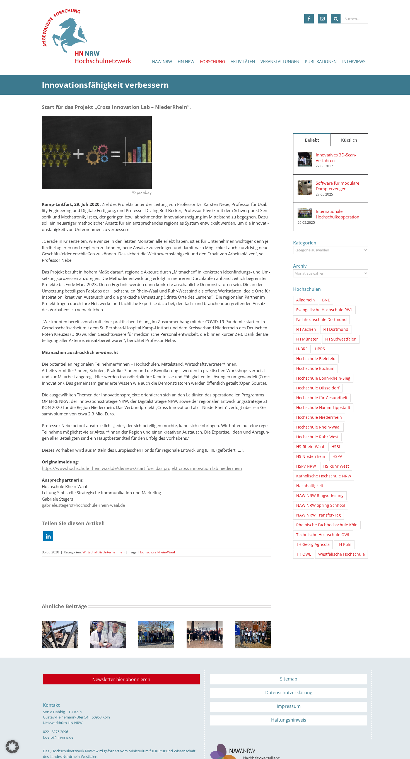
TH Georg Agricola (313, 544)
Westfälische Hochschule (341, 554)
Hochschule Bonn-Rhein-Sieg (323, 378)
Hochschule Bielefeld (316, 358)
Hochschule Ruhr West (317, 436)
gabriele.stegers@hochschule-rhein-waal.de (83, 505)
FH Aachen (306, 329)
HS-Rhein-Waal (310, 446)
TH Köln (344, 544)
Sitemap (288, 679)
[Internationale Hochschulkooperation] (305, 211)
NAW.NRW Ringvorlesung (320, 495)
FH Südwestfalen (340, 339)
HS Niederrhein (310, 456)
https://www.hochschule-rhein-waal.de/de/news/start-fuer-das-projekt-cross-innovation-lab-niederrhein (142, 468)
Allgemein (305, 300)
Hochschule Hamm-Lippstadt (323, 407)
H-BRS (302, 348)
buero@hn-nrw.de (58, 737)
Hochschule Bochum (315, 368)
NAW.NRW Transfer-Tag (318, 515)
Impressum (289, 706)
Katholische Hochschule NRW (323, 476)
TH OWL (303, 554)
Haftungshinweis (288, 720)
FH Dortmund (335, 329)
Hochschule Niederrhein (319, 417)
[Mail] (322, 18)
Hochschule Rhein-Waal (156, 552)
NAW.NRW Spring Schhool (320, 505)
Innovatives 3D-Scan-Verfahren (336, 157)
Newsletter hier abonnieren (121, 679)
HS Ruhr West (336, 466)
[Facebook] (309, 18)
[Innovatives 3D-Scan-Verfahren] (305, 155)
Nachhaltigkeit (309, 485)
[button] (48, 536)
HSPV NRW (306, 466)
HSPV (337, 456)
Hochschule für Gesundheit (322, 397)
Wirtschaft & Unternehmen (103, 552)
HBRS (320, 348)
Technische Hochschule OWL (323, 534)
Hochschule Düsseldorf (317, 388)
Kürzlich (349, 140)
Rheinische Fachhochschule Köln (327, 524)
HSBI (335, 446)
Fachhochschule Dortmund (321, 319)
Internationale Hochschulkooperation (337, 214)
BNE (326, 300)
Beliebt (312, 140)
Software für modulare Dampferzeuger (337, 185)
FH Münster (307, 339)
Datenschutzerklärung (288, 692)
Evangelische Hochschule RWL (324, 309)
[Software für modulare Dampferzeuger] (305, 183)
